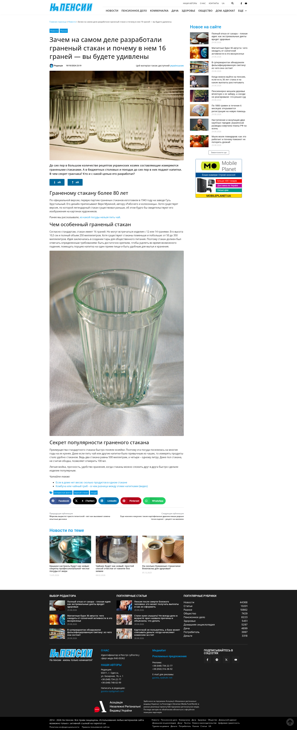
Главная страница (58, 21)
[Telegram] (216, 659)
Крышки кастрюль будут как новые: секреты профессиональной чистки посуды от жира (69, 568)
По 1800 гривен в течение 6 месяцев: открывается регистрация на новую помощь (228, 108)
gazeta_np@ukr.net (162, 677)
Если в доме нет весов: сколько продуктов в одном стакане (91, 482)
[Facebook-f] (241, 3)
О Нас (105, 650)
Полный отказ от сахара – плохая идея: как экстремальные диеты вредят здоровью (230, 36)
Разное (63, 30)
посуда (94, 492)
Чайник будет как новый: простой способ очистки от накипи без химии (115, 568)
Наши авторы (190, 3)
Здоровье (188, 10)
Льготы (187, 723)
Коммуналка (159, 10)
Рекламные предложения (169, 656)
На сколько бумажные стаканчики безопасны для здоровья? (161, 567)
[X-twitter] (226, 659)
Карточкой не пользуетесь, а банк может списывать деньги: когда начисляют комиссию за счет (157, 632)
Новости (112, 10)
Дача (175, 10)
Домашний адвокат (228, 720)
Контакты (214, 3)
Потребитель (185, 726)
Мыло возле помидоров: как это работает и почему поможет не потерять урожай (229, 139)
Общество (205, 10)
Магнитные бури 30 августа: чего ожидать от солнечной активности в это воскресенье (229, 50)
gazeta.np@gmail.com (112, 691)
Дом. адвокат (225, 10)
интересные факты (63, 492)
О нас (203, 3)
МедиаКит (159, 650)
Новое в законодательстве (204, 723)
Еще (240, 10)
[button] (60, 500)
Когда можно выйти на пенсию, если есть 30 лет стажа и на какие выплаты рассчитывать (229, 79)
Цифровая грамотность (229, 723)
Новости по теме (67, 530)
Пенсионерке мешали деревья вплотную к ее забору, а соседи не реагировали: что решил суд (229, 94)
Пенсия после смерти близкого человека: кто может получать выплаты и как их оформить (156, 604)
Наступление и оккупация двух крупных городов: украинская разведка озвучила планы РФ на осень (229, 124)
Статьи (203, 726)
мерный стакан (81, 492)
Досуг (180, 723)
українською (177, 65)
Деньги (174, 726)
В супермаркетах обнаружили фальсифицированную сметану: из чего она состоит (229, 65)
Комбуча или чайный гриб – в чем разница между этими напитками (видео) (102, 486)
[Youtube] (246, 3)
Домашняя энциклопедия (164, 723)
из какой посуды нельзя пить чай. (100, 217)
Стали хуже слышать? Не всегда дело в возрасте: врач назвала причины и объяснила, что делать (155, 618)
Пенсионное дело (134, 10)
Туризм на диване (160, 726)
